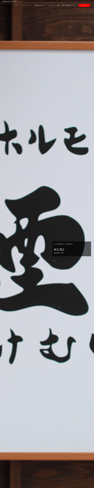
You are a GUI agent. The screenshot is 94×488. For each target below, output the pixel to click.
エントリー (84, 5)
